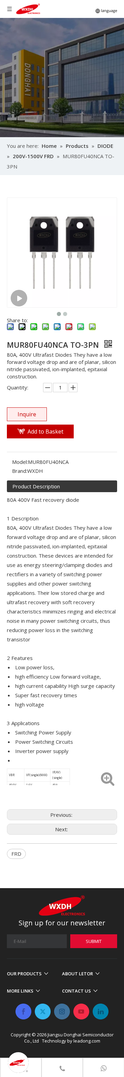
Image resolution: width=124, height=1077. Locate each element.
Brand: (19, 470)
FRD (16, 853)
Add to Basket (45, 431)
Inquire (27, 414)
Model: (20, 461)
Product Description (36, 486)
